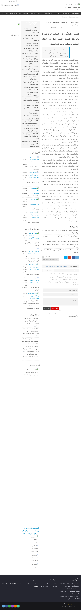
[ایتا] (74, 1)
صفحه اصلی (75, 13)
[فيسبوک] (73, 257)
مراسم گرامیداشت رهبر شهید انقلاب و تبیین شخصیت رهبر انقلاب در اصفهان (30, 144)
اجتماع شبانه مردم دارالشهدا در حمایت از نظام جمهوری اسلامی (31, 136)
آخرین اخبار (65, 13)
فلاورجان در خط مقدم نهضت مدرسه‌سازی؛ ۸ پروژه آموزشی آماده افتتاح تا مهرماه (31, 331)
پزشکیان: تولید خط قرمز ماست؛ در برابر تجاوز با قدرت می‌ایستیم (30, 38)
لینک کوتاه (47, 257)
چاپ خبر (53, 27)
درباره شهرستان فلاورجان (70, 17)
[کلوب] (9, 606)
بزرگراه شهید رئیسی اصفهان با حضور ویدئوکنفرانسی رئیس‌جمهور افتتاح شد (30, 61)
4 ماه (24, 351)
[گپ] (71, 1)
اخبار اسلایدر (35, 365)
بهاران (58, 266)
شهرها (18, 13)
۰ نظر (60, 27)
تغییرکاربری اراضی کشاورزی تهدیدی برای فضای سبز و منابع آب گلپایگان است (30, 69)
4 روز (35, 325)
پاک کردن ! (46, 308)
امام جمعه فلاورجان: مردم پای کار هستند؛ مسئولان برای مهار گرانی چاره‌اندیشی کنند (30, 123)
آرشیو (75, 579)
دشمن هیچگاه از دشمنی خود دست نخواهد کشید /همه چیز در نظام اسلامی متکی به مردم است (60, 38)
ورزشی (32, 13)
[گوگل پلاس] (69, 257)
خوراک (55, 583)
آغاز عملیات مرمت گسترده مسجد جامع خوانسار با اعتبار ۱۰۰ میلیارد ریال (31, 76)
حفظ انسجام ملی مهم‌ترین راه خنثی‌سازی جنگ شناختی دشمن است (30, 30)
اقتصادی (25, 13)
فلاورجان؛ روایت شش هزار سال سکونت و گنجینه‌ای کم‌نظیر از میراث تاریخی (31, 321)
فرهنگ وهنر (48, 13)
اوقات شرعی (44, 586)
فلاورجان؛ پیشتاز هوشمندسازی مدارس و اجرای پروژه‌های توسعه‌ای (30, 115)
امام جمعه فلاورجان (65, 266)
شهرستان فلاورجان (50, 266)
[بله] (76, 1)
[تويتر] (66, 257)
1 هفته (35, 336)
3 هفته (29, 343)
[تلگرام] (66, 1)
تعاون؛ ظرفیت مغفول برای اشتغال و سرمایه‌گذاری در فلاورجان (31, 108)
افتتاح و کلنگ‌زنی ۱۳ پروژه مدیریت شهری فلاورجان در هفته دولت (61, 241)
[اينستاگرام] (69, 1)
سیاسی (39, 13)
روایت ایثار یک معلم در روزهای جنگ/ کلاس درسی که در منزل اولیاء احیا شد (30, 349)
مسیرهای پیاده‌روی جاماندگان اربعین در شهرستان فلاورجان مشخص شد (30, 341)
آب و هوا (46, 583)
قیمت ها (55, 586)
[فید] (79, 1)
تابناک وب (64, 604)
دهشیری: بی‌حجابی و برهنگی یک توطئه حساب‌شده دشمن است (31, 100)
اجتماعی (56, 13)
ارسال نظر (55, 308)
